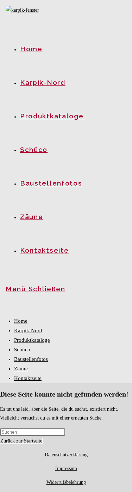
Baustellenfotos (31, 359)
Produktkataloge (32, 340)
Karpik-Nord (28, 330)
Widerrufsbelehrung (66, 482)
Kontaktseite (28, 378)
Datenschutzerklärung (66, 454)
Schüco (22, 349)
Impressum (66, 468)
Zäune (21, 368)
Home (20, 321)
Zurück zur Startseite (21, 441)
